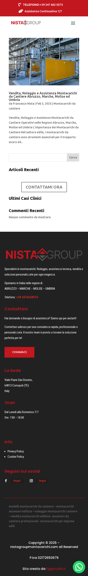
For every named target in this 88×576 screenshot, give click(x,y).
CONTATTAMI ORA (44, 187)
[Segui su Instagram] (31, 481)
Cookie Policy (16, 457)
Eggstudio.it (56, 569)
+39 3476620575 (27, 297)
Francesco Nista (23, 103)
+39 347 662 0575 (43, 4)
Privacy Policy (16, 451)
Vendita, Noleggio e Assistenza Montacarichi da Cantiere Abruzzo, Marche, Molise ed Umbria (43, 96)
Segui (17, 480)
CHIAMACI (19, 352)
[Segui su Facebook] (6, 481)
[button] (79, 567)
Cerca (73, 157)
